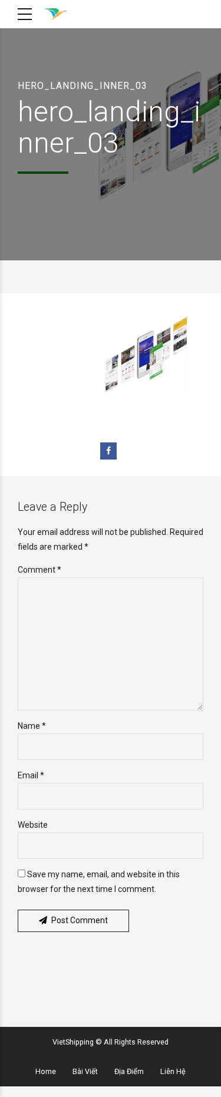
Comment (39, 569)
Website (33, 825)
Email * (31, 775)
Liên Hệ (173, 1071)
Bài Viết (85, 1071)
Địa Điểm (129, 1071)
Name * (32, 726)
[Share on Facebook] (108, 451)
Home (45, 1071)
